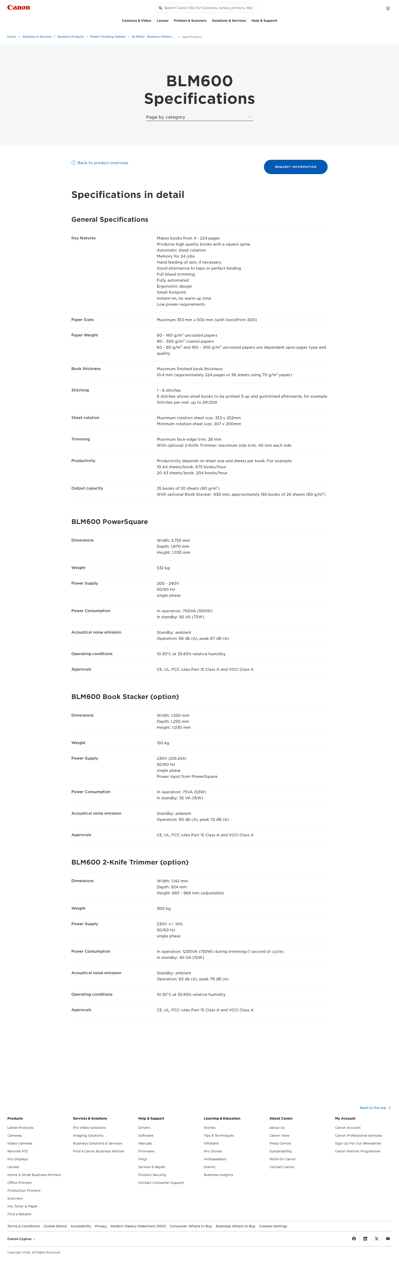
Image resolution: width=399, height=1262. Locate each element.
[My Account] (388, 8)
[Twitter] (376, 1239)
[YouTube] (388, 1239)
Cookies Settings (273, 1226)
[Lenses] (170, 20)
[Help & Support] (279, 20)
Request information (296, 167)
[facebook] (354, 1239)
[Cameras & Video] (153, 20)
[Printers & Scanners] (208, 20)
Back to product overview (103, 163)
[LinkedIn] (365, 1239)
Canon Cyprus (19, 1239)
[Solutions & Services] (248, 20)
